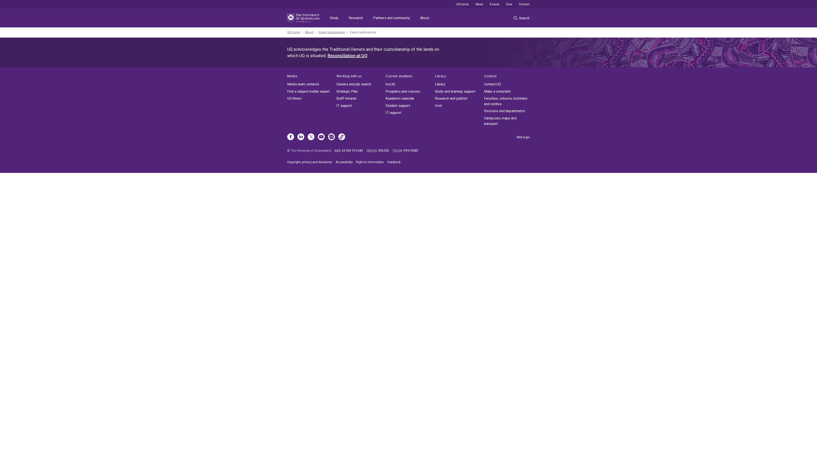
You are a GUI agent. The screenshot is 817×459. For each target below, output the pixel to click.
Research (356, 18)
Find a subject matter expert (308, 91)
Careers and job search (353, 84)
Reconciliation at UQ (347, 55)
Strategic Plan (347, 91)
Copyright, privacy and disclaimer (309, 162)
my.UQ (390, 84)
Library (440, 84)
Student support (398, 106)
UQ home (462, 4)
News (479, 4)
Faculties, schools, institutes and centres (506, 101)
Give (509, 4)
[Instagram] (331, 137)
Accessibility (344, 162)
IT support (344, 106)
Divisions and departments (504, 111)
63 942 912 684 (352, 150)
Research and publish (451, 98)
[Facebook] (290, 137)
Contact (524, 4)
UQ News (294, 98)
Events (494, 4)
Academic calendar (400, 98)
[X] (311, 137)
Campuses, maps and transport (500, 121)
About (424, 18)
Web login (523, 137)
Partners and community (391, 18)
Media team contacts (303, 84)
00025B (383, 150)
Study (334, 18)
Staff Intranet (346, 98)
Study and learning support (455, 91)
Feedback (394, 162)
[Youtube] (321, 137)
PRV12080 (411, 150)
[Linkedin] (300, 137)
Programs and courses (403, 91)
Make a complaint (497, 91)
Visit (438, 106)
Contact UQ (492, 84)
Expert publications (332, 32)
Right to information (370, 162)
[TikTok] (341, 137)
